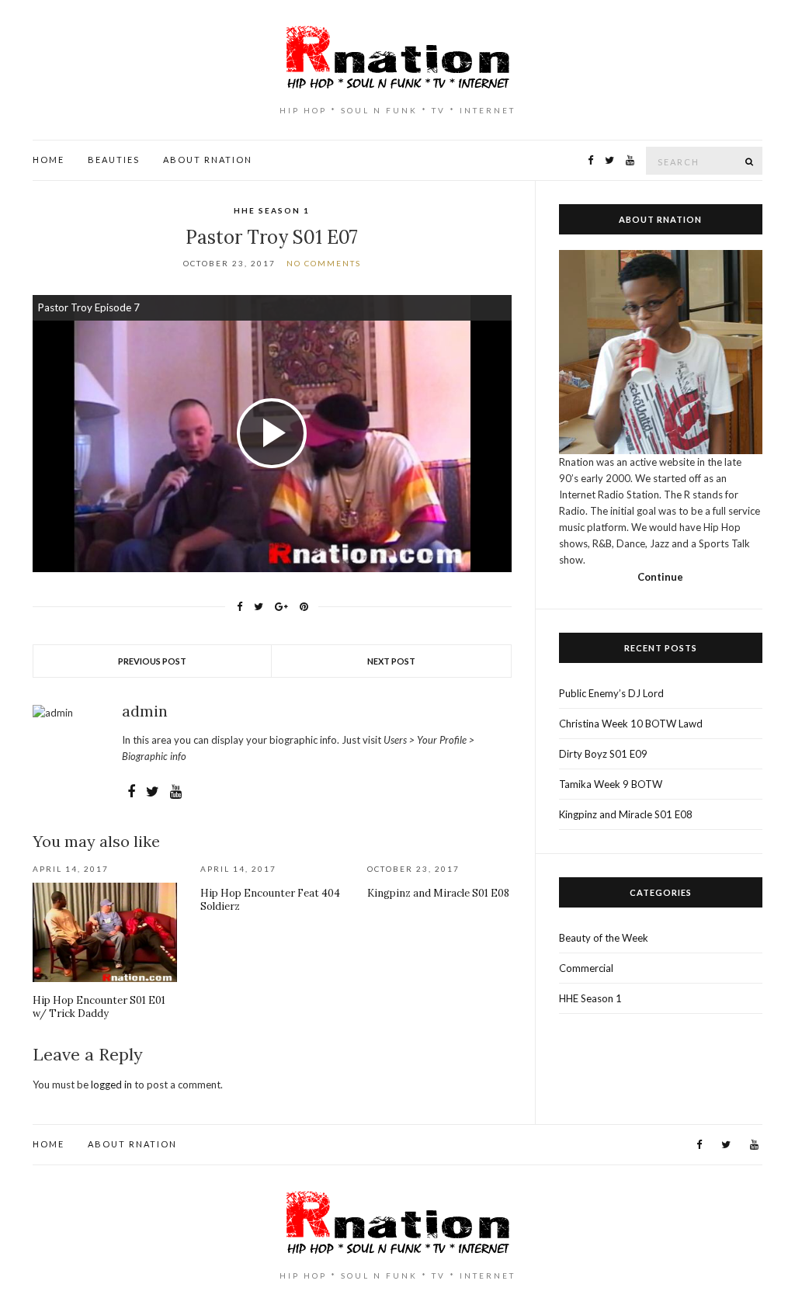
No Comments (323, 263)
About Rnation (207, 159)
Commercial (586, 968)
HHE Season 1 (272, 210)
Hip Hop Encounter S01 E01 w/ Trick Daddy (99, 1007)
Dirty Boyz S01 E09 (603, 754)
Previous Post (152, 661)
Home (48, 159)
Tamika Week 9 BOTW (610, 784)
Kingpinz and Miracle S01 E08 (438, 893)
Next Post (391, 661)
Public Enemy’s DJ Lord (611, 693)
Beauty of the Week (603, 938)
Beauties (114, 159)
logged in (111, 1084)
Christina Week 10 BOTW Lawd (631, 723)
